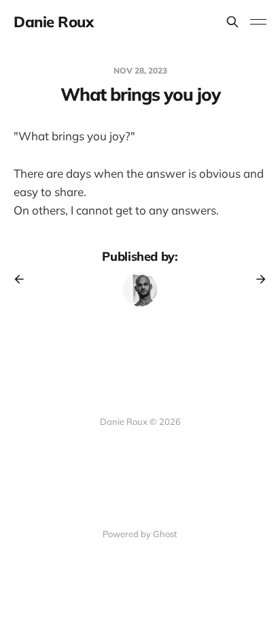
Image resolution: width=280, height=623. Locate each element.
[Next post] (256, 279)
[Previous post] (24, 279)
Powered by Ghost (140, 533)
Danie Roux (54, 21)
